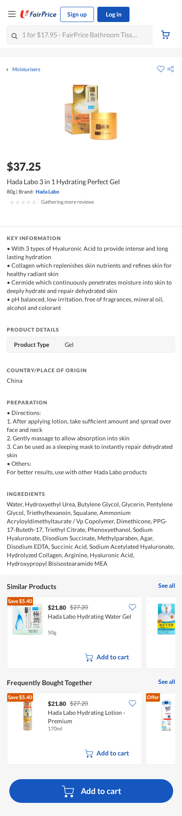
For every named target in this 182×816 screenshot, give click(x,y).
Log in (113, 14)
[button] (170, 69)
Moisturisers (26, 69)
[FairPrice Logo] (38, 14)
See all (166, 585)
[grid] (91, 633)
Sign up (77, 14)
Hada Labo (47, 191)
